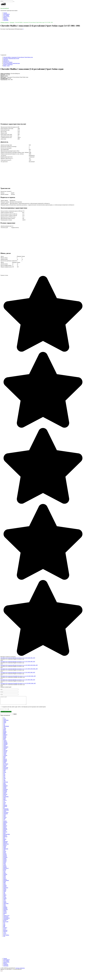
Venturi (4, 902)
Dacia (4, 756)
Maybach (5, 829)
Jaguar (4, 802)
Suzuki (4, 890)
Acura (4, 718)
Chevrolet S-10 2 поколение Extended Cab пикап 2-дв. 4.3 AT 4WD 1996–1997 (18, 676)
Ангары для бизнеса (20, 968)
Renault (5, 867)
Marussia (5, 825)
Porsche (5, 859)
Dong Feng (5, 767)
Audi (4, 727)
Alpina (4, 721)
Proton (4, 862)
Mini (4, 840)
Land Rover (5, 812)
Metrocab (5, 836)
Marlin (4, 824)
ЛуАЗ (4, 928)
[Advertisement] (41, 42)
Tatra (4, 893)
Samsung (5, 874)
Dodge (4, 766)
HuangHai (5, 789)
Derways (5, 765)
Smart (4, 884)
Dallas (4, 762)
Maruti (4, 826)
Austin (4, 728)
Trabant (4, 898)
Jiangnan (5, 806)
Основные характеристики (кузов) (11, 58)
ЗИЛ (4, 925)
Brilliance (5, 734)
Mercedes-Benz (6, 834)
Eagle (4, 769)
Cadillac (5, 740)
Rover (4, 870)
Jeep (4, 803)
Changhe (5, 748)
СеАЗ (4, 932)
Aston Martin (6, 726)
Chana (4, 745)
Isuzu (4, 799)
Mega (4, 833)
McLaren (5, 831)
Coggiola (5, 755)
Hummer (5, 790)
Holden (4, 786)
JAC (4, 801)
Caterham (5, 744)
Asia (4, 725)
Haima (4, 784)
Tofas (4, 896)
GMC (4, 780)
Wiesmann (5, 909)
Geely (4, 778)
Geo (4, 779)
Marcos (4, 823)
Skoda (4, 881)
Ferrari (4, 772)
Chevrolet (12, 22)
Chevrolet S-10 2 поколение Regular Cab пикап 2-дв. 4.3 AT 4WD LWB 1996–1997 (19, 665)
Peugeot (5, 856)
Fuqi (4, 777)
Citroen (4, 752)
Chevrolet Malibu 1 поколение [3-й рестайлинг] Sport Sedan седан (18, 57)
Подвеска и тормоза (7, 62)
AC (4, 717)
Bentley (5, 732)
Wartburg (5, 907)
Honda (4, 788)
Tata (4, 892)
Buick (4, 738)
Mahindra (5, 822)
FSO (4, 776)
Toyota (4, 897)
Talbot (4, 891)
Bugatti (4, 737)
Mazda (4, 830)
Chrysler (5, 751)
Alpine (4, 722)
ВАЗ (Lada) (5, 921)
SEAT (4, 877)
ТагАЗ (4, 933)
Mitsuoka (5, 842)
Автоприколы (6, 14)
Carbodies (5, 743)
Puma (4, 863)
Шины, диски (6, 65)
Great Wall (5, 782)
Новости (5, 17)
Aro (4, 723)
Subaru (4, 888)
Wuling (4, 910)
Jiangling (5, 805)
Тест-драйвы (6, 15)
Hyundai (5, 791)
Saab (4, 871)
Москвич (5, 930)
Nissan (4, 846)
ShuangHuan (6, 880)
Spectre (4, 886)
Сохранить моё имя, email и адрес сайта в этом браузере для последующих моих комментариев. (24, 706)
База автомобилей (5, 8)
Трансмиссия (6, 60)
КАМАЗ (5, 927)
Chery (4, 749)
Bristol (4, 735)
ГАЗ (4, 922)
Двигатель (5, 59)
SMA (4, 882)
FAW (4, 771)
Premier (5, 860)
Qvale (4, 864)
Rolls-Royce (6, 868)
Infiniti (4, 793)
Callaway (5, 742)
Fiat (4, 773)
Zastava (5, 913)
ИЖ (4, 926)
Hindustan (5, 785)
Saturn (4, 875)
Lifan (4, 816)
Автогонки (5, 20)
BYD (4, 739)
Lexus (4, 814)
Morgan (5, 845)
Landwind (5, 813)
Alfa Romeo (5, 720)
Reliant (4, 865)
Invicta (4, 795)
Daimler (5, 761)
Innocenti (5, 794)
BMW (4, 733)
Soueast (5, 885)
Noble (4, 847)
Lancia (4, 811)
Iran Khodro (5, 796)
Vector (4, 901)
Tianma (4, 894)
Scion (4, 876)
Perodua (5, 854)
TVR (4, 899)
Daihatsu (5, 760)
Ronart (4, 869)
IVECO (5, 800)
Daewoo (5, 759)
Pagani (4, 851)
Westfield (5, 908)
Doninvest (5, 768)
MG (4, 837)
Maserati (5, 828)
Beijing (4, 731)
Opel (4, 850)
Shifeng (5, 879)
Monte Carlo (6, 843)
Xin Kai (5, 911)
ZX (4, 914)
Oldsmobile (5, 848)
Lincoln (5, 817)
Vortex (4, 905)
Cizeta (4, 754)
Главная (5, 12)
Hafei (4, 783)
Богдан (4, 920)
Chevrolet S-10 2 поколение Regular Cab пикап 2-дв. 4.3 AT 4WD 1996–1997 (18, 672)
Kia (4, 807)
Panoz (4, 852)
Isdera (4, 797)
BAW (4, 729)
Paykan (4, 853)
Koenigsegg (5, 808)
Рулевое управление (7, 64)
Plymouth (5, 857)
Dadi (4, 757)
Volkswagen (5, 903)
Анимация (5, 18)
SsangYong (5, 887)
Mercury (5, 835)
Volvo (4, 904)
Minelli (4, 839)
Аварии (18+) (6, 16)
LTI (4, 819)
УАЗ (4, 936)
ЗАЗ (4, 924)
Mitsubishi (5, 841)
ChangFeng (5, 746)
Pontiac (4, 858)
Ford (4, 774)
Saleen (4, 873)
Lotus (4, 818)
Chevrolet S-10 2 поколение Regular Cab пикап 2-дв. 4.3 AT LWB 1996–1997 (18, 657)
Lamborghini (6, 810)
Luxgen (5, 820)
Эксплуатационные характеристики (11, 63)
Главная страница (5, 22)
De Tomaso (5, 763)
